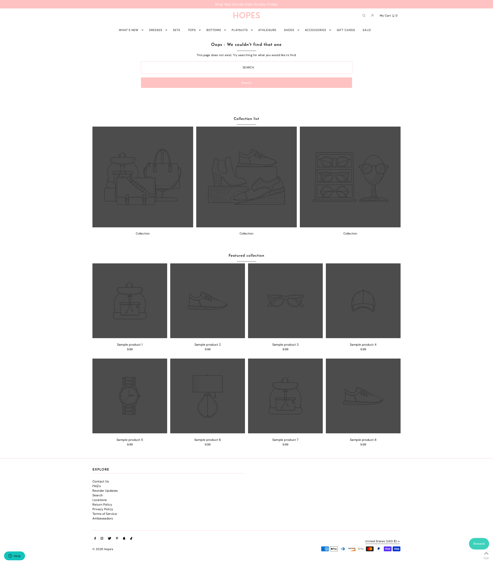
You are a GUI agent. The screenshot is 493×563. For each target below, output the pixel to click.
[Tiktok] (131, 538)
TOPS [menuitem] (192, 30)
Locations (99, 500)
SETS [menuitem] (176, 30)
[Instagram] (102, 538)
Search (97, 495)
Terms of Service (104, 514)
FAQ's (96, 486)
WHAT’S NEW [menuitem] (128, 30)
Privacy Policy (102, 509)
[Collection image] (142, 226)
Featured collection (246, 256)
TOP (486, 557)
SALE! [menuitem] (367, 30)
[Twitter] (109, 538)
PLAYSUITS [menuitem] (240, 30)
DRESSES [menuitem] (156, 30)
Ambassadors (102, 518)
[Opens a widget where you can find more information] (14, 556)
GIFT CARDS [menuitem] (346, 30)
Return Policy (102, 504)
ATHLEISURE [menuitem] (267, 30)
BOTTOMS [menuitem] (213, 30)
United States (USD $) (381, 541)
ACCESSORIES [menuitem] (315, 30)
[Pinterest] (117, 538)
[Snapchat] (124, 538)
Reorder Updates (105, 491)
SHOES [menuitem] (289, 30)
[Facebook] (95, 538)
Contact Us (100, 481)
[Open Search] (363, 15)
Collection (143, 233)
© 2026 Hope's (102, 549)
